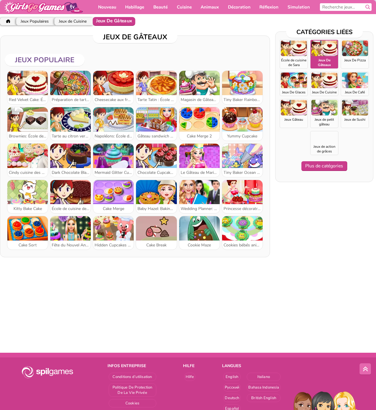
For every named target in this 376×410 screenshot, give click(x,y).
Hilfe (190, 376)
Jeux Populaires (35, 21)
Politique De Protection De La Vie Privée (132, 390)
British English (263, 398)
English (232, 376)
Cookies (132, 403)
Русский (232, 387)
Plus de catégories (324, 166)
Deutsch (232, 398)
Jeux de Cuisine (73, 21)
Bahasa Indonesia (263, 387)
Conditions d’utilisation (132, 376)
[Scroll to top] (365, 369)
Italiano (263, 376)
